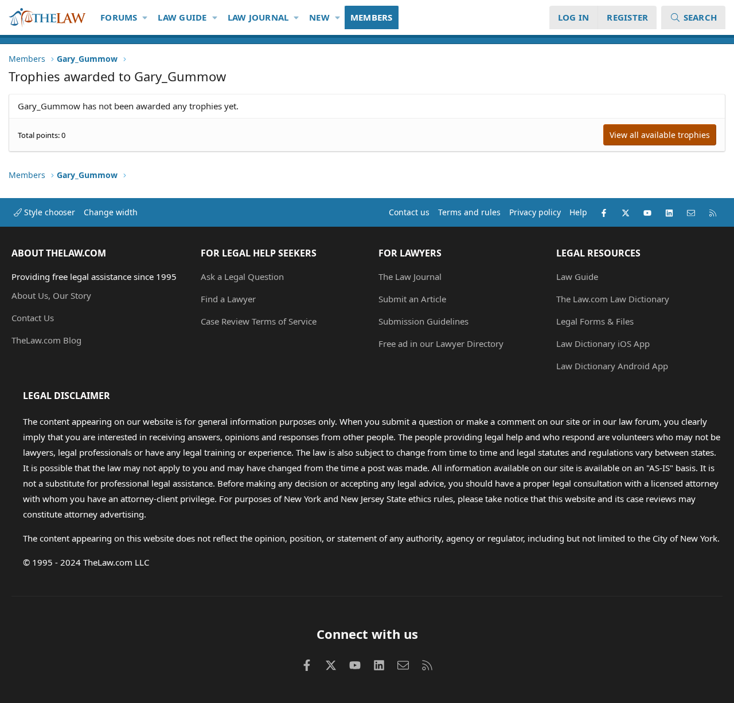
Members (371, 17)
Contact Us (32, 317)
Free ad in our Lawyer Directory (440, 343)
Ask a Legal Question (242, 276)
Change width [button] (111, 212)
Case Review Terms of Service (259, 321)
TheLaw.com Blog (46, 340)
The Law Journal (410, 276)
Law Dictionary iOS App (603, 343)
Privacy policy (535, 212)
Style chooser (48, 212)
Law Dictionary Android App (612, 366)
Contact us (409, 212)
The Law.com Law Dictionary (612, 299)
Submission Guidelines (423, 321)
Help (578, 212)
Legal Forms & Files (595, 321)
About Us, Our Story (51, 295)
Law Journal (258, 17)
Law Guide (182, 17)
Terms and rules (469, 212)
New (319, 17)
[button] (145, 17)
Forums (119, 17)
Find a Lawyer (228, 299)
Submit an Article (412, 299)
